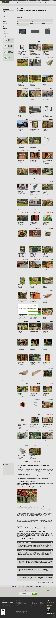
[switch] (3, 614)
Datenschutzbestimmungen (34, 305)
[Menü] (4, 609)
